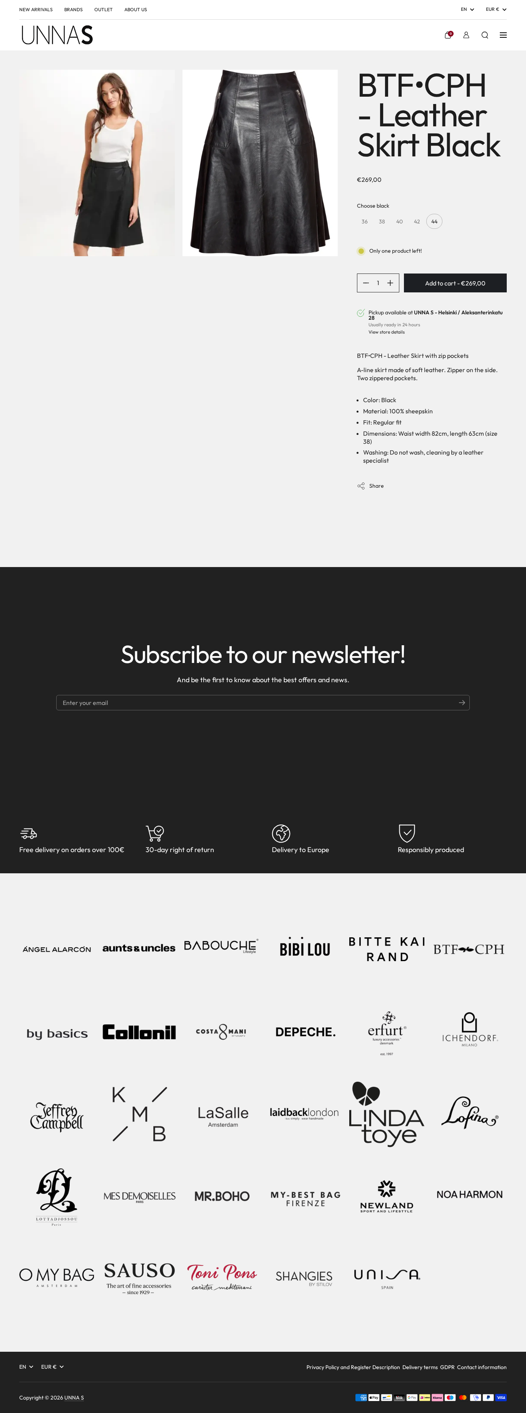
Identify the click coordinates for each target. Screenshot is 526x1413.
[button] (447, 35)
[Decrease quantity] (363, 283)
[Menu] (503, 35)
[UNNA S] (57, 35)
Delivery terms (420, 1367)
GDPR (447, 1367)
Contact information (482, 1367)
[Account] (466, 35)
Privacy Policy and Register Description (353, 1367)
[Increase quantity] (393, 283)
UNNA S (74, 1397)
